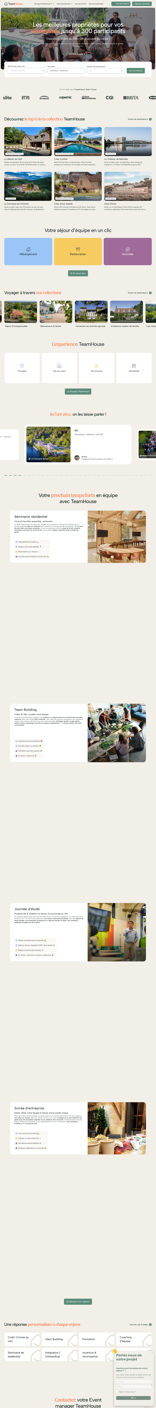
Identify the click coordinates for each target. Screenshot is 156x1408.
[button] (44, 4)
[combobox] (25, 70)
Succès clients (80, 4)
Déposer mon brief (142, 4)
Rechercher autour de (16, 66)
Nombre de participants (96, 66)
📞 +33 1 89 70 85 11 (121, 4)
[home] (16, 4)
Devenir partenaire (96, 4)
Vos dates (51, 66)
